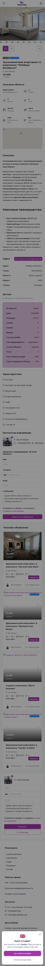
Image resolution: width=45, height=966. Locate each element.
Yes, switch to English (22, 953)
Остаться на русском (22, 960)
